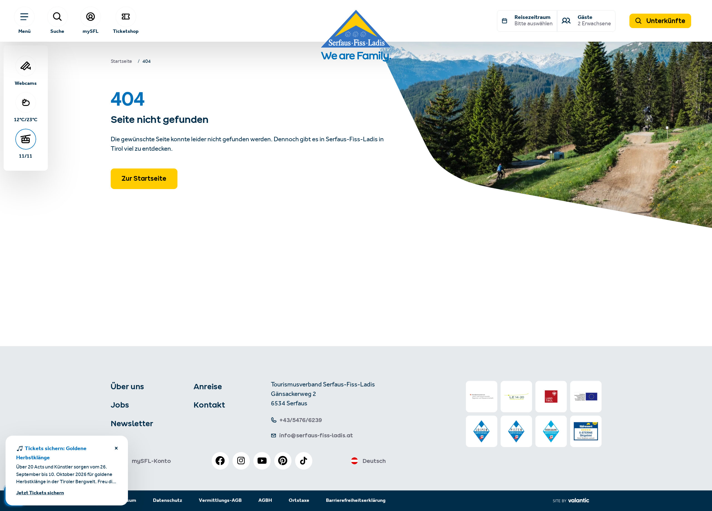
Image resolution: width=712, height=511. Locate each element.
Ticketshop (126, 31)
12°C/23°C (25, 119)
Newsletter (132, 423)
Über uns (127, 386)
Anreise (208, 386)
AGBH (265, 500)
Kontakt (209, 405)
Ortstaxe (299, 500)
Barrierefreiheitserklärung (355, 500)
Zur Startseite (144, 178)
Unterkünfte (665, 21)
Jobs (120, 405)
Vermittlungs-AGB (220, 500)
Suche (57, 31)
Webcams (26, 83)
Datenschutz (167, 500)
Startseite (121, 62)
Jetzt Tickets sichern (40, 493)
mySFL (90, 31)
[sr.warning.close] (116, 449)
